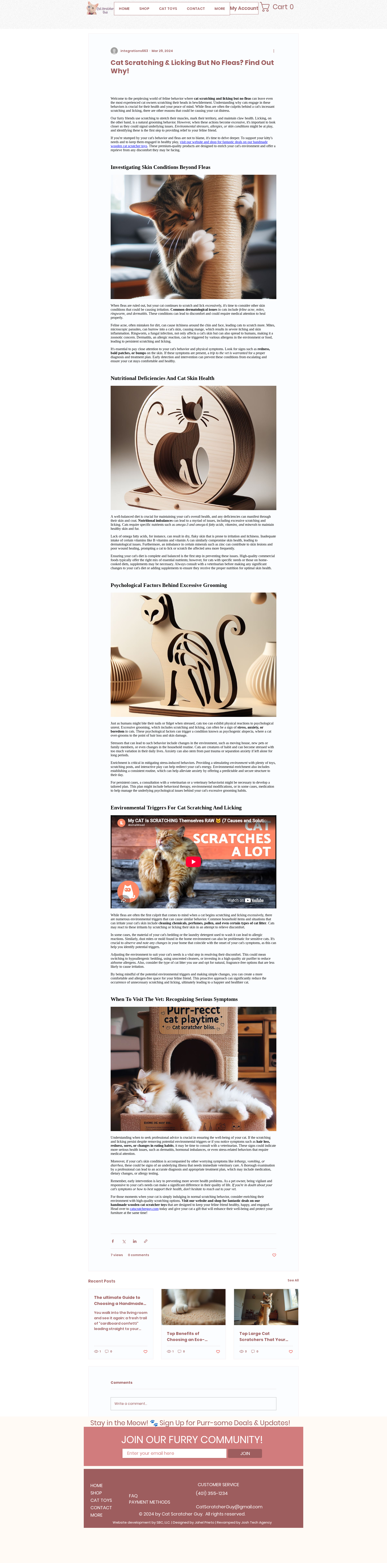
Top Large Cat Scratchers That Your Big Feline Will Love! (262, 1337)
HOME (96, 1485)
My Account (244, 8)
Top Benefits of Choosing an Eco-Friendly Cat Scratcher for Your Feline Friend (191, 1337)
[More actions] (273, 51)
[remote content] (193, 657)
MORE (96, 1515)
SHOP (96, 1493)
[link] (280, 7)
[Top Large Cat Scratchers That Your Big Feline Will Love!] (266, 1307)
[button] (220, 8)
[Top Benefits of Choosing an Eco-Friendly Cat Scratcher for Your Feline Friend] (193, 1307)
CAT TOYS (101, 1500)
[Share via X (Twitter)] (124, 1241)
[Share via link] (146, 1241)
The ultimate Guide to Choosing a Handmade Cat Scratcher (118, 1300)
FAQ (133, 1496)
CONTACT (101, 1508)
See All (293, 1280)
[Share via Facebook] (113, 1241)
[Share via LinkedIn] (135, 1241)
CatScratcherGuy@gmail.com (229, 1507)
